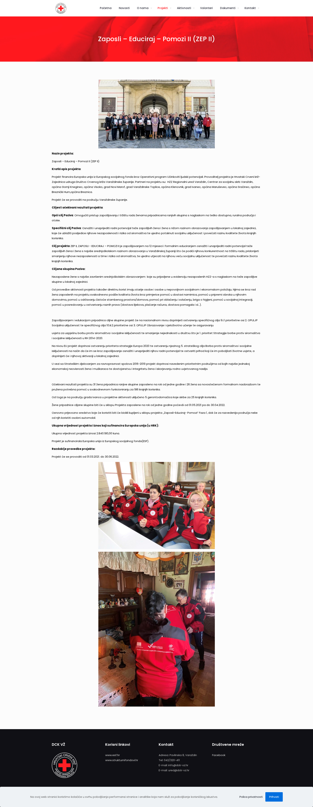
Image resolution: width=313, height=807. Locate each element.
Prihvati (274, 797)
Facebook (218, 755)
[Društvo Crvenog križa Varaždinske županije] (60, 8)
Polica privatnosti (251, 797)
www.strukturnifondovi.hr (121, 760)
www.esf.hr (112, 755)
